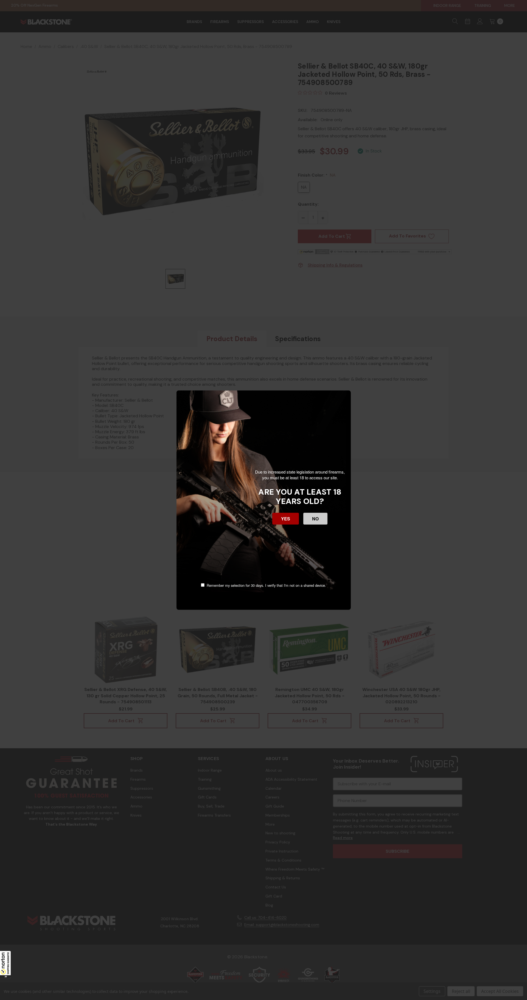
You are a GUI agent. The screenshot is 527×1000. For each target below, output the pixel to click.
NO (315, 518)
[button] (5, 964)
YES (285, 518)
